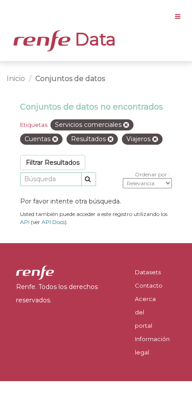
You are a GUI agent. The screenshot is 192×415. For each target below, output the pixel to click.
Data (93, 39)
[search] (88, 179)
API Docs (53, 222)
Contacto (149, 285)
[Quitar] (126, 125)
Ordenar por (151, 174)
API (24, 222)
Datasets (148, 272)
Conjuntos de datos (70, 78)
